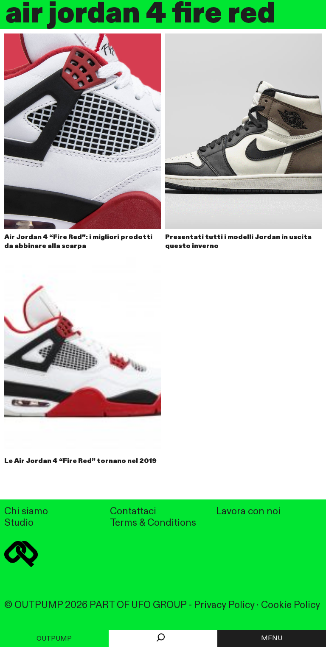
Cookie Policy (290, 605)
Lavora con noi (248, 511)
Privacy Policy (224, 605)
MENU (271, 638)
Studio (19, 523)
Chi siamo (26, 511)
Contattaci (133, 511)
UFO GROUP (158, 605)
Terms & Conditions (153, 523)
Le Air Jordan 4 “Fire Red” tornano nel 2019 (80, 461)
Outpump (54, 639)
